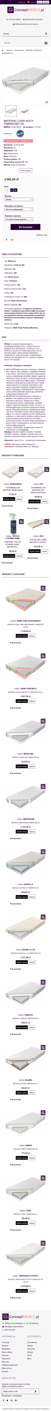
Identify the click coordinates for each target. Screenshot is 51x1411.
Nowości (5, 1345)
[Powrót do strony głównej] (2, 50)
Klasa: (6, 156)
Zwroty (30, 1345)
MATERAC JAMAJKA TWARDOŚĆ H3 (25, 1018)
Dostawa (5, 1355)
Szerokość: (8, 145)
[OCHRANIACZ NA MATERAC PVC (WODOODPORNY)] (46, 469)
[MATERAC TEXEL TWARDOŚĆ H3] (43, 1177)
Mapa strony (7, 1368)
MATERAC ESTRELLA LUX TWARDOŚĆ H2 (25, 953)
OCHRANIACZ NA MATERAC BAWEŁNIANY (13, 488)
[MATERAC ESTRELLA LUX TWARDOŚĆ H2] (43, 917)
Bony (29, 1358)
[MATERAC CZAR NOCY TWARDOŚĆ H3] (11, 111)
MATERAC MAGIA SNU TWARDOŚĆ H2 (25, 757)
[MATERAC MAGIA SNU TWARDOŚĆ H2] (43, 721)
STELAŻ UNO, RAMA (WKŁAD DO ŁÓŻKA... (38, 540)
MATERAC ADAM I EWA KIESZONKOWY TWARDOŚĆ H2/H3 (25, 625)
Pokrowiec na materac (14, 206)
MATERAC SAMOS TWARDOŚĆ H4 (25, 1149)
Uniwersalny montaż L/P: (14, 162)
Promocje (5, 1342)
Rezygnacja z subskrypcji (12, 1395)
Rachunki (31, 1349)
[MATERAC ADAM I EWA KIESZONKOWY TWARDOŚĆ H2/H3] (43, 588)
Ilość (6, 186)
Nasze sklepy (7, 1352)
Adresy (30, 1352)
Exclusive (24, 429)
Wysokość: (8, 148)
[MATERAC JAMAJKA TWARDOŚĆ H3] (43, 982)
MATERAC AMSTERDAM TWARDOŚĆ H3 (25, 823)
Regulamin (6, 1358)
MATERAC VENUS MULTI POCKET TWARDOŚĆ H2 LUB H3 (25, 1280)
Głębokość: (9, 150)
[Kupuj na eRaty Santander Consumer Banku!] (41, 234)
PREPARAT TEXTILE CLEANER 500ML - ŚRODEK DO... (13, 544)
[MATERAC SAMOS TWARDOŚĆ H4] (43, 1112)
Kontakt (5, 1371)
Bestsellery (6, 1349)
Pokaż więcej (25, 170)
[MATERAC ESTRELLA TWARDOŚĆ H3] (43, 851)
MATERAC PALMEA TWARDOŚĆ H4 (25, 1083)
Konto (29, 1355)
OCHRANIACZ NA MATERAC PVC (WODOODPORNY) (38, 490)
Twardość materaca (13, 216)
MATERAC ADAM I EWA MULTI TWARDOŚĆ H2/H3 (25, 692)
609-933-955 (10, 1329)
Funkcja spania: (10, 159)
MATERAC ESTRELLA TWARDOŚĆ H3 (25, 888)
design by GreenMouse (42, 1409)
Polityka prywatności (10, 1365)
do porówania (8, 506)
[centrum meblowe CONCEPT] (25, 9)
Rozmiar (8, 196)
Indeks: (7, 127)
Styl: (6, 153)
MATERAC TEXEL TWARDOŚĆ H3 (25, 1214)
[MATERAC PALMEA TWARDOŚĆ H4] (43, 1047)
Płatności (5, 1361)
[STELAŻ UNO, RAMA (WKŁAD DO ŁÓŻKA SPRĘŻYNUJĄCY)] (46, 521)
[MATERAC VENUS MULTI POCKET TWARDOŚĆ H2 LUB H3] (43, 1243)
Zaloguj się (21, 2)
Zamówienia (32, 1342)
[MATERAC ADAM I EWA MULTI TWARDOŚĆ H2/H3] (43, 655)
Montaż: (7, 165)
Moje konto (34, 1336)
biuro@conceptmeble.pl (14, 1326)
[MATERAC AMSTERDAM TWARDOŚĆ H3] (43, 786)
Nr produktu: (28, 127)
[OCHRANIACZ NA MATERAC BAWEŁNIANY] (21, 469)
